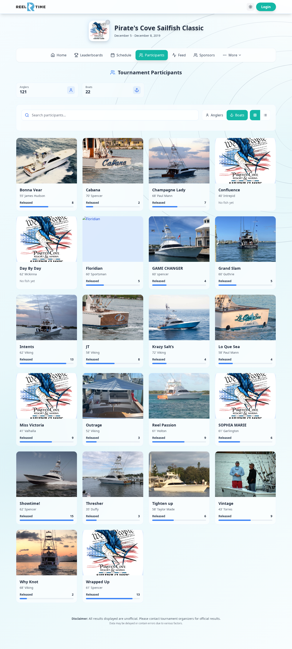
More (233, 55)
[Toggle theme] (250, 7)
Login (266, 6)
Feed (182, 55)
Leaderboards (91, 55)
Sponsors (207, 55)
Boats (239, 115)
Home (61, 55)
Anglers (217, 115)
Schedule (124, 55)
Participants (154, 55)
